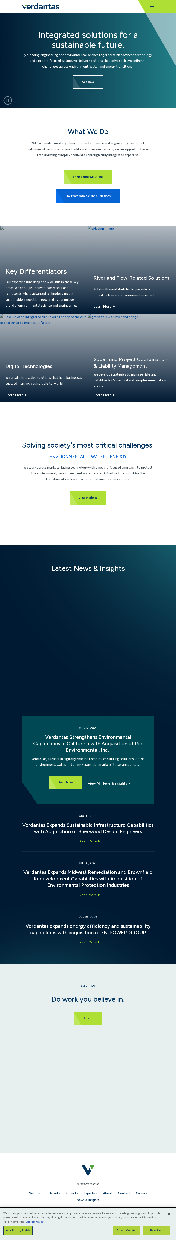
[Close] (169, 1214)
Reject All (156, 1230)
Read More (88, 841)
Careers (141, 1193)
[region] (88, 1223)
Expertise (90, 1193)
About (107, 1193)
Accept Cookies (127, 1230)
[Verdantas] (40, 6)
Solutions (36, 1193)
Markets (54, 1193)
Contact (124, 1193)
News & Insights (88, 1200)
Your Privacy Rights (18, 1230)
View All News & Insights (107, 783)
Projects (72, 1193)
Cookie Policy (35, 1222)
